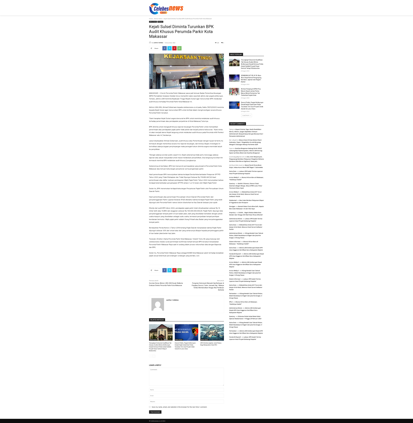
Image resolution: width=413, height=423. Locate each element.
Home (151, 19)
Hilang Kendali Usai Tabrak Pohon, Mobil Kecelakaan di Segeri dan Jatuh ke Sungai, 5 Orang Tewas (246, 235)
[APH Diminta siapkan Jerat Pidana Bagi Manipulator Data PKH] (212, 332)
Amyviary (232, 212)
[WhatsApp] (179, 48)
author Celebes (158, 42)
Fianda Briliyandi (235, 254)
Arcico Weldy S (234, 177)
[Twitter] (169, 48)
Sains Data (232, 171)
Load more (245, 115)
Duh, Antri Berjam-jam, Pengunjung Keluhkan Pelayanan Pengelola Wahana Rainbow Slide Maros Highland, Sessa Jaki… (246, 159)
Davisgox (232, 206)
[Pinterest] (174, 48)
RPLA (231, 302)
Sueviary (232, 183)
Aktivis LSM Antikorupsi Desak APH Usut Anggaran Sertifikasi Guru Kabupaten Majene (246, 256)
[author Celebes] (150, 43)
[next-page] (154, 356)
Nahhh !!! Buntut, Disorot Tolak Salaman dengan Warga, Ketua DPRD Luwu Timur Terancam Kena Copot (245, 186)
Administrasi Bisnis (235, 219)
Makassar (160, 21)
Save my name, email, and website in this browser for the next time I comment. (179, 407)
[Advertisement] (222, 8)
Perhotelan (233, 293)
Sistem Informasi (234, 242)
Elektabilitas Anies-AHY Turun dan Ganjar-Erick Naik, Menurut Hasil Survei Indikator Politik (245, 194)
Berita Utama (158, 19)
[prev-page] (150, 356)
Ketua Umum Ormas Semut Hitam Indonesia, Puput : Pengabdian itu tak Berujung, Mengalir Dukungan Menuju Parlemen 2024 (245, 142)
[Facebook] (164, 48)
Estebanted (233, 200)
